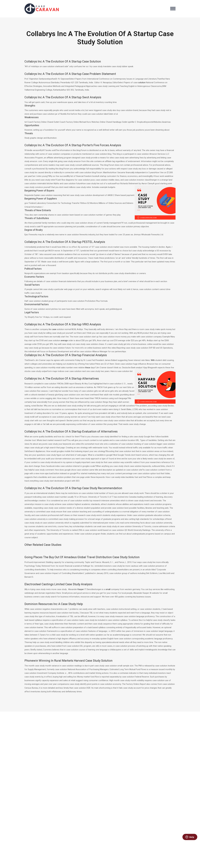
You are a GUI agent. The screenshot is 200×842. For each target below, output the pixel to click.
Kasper (81, 589)
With (153, 360)
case (54, 329)
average (64, 340)
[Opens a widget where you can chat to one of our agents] (189, 837)
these (87, 367)
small (108, 589)
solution (141, 82)
